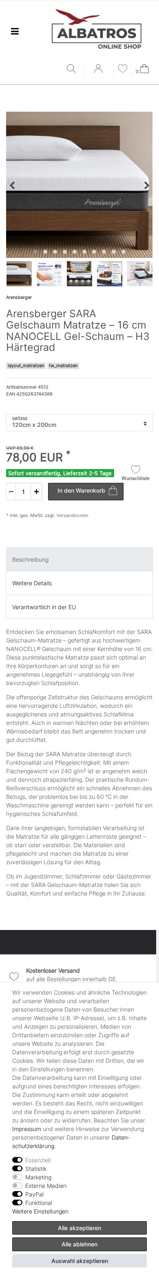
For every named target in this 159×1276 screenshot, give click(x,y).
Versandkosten (71, 515)
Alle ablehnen (79, 1244)
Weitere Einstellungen (40, 1211)
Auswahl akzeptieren (79, 1260)
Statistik (35, 1168)
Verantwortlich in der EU (44, 606)
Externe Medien (45, 1185)
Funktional (38, 1202)
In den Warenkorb (81, 490)
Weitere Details (32, 583)
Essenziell (38, 1160)
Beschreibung (30, 559)
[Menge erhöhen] (36, 491)
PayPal (34, 1194)
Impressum (26, 1128)
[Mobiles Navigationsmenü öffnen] (14, 31)
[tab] (79, 559)
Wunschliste (135, 478)
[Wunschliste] (122, 69)
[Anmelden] (99, 71)
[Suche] (73, 69)
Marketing (38, 1177)
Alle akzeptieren (79, 1227)
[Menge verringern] (11, 491)
